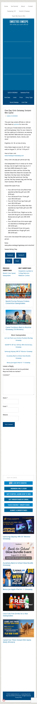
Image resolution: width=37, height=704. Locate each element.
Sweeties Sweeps (19, 22)
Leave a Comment (12, 116)
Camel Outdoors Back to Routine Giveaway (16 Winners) (18, 328)
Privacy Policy (18, 697)
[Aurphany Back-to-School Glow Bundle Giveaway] (18, 551)
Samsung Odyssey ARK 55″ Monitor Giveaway (18, 351)
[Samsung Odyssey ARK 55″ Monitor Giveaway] (18, 525)
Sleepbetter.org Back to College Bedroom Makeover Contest (25, 273)
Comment (6, 375)
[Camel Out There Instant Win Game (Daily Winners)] (18, 628)
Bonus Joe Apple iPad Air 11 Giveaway (18, 362)
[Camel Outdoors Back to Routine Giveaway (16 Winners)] (18, 317)
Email (5, 406)
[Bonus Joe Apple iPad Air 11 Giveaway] (18, 578)
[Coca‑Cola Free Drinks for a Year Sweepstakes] (18, 602)
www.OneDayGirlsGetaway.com (14, 155)
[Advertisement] (18, 453)
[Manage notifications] (3, 700)
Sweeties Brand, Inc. (15, 694)
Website (5, 415)
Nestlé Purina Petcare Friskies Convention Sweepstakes (17, 302)
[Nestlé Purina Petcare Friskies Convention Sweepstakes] (18, 291)
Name (5, 398)
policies (16, 124)
